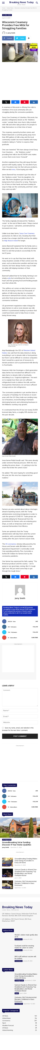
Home (3, 8)
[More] (28, 38)
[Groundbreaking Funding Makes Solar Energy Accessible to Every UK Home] (7, 862)
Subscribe (34, 637)
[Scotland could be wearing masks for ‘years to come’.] (7, 949)
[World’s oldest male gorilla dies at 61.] (7, 938)
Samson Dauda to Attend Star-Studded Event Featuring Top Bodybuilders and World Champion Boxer (26, 872)
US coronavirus (10, 544)
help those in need (11, 241)
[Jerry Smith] (4, 33)
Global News (10, 8)
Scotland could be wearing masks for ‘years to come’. (24, 947)
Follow (35, 627)
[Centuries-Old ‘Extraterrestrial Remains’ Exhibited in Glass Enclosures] (7, 884)
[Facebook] (3, 925)
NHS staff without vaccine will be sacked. (25, 957)
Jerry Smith (11, 33)
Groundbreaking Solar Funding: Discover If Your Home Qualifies (16, 843)
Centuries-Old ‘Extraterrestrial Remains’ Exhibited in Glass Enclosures (25, 883)
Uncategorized (7, 839)
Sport (4, 875)
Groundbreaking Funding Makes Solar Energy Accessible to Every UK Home (26, 861)
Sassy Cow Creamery (26, 233)
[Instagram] (6, 925)
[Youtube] (12, 925)
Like (37, 621)
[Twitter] (9, 925)
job (9, 278)
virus (13, 169)
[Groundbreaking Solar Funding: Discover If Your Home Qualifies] (20, 828)
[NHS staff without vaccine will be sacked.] (7, 960)
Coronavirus (18, 939)
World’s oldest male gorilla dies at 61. (26, 936)
